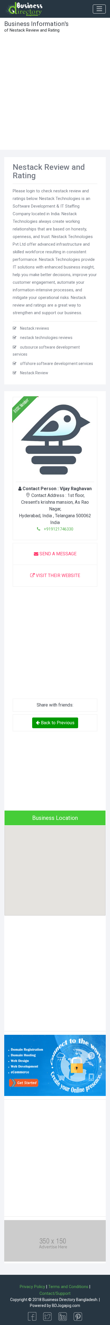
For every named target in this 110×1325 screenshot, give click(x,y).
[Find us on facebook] (32, 1316)
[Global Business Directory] (23, 9)
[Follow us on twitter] (47, 1316)
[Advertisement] (55, 92)
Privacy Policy (32, 1286)
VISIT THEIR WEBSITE (57, 575)
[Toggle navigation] (99, 9)
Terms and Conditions (68, 1286)
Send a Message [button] (57, 553)
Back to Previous (57, 722)
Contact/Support (55, 1293)
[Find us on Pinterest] (78, 1316)
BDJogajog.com (66, 1305)
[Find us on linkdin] (63, 1316)
